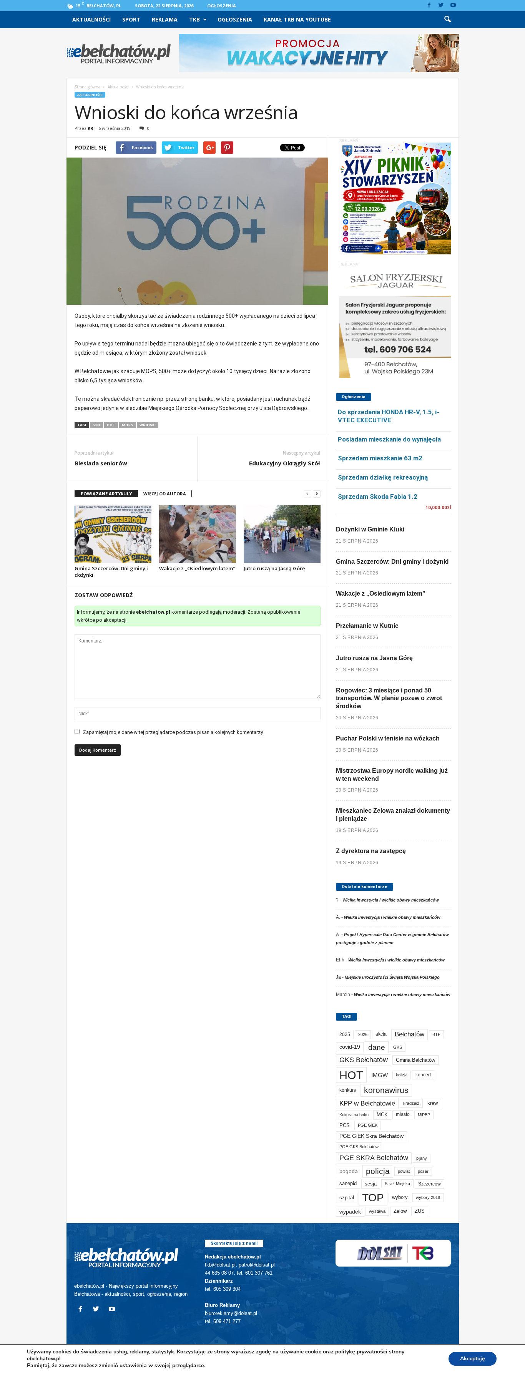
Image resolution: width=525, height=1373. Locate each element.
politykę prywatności (361, 1351)
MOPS (127, 424)
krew (432, 1103)
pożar (423, 1171)
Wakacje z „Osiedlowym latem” (197, 568)
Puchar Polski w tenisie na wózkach (388, 738)
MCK (382, 1114)
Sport (131, 19)
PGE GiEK (367, 1125)
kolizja (401, 1075)
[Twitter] (441, 5)
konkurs (347, 1090)
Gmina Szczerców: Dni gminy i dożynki (111, 571)
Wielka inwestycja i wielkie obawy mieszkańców (390, 900)
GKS (397, 1047)
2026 (362, 1034)
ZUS (420, 1211)
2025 (344, 1034)
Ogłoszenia (221, 5)
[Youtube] (453, 5)
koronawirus (386, 1090)
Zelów (400, 1211)
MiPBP (424, 1114)
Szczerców (429, 1184)
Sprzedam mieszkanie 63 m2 (380, 458)
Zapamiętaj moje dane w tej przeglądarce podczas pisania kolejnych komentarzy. (173, 732)
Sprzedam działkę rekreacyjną (383, 477)
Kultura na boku (354, 1114)
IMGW (379, 1075)
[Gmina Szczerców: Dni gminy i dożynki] (113, 534)
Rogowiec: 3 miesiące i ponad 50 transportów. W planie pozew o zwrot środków (389, 698)
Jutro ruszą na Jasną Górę (274, 568)
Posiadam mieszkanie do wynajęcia (389, 439)
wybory (400, 1197)
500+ (96, 424)
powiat (404, 1171)
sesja (371, 1184)
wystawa (377, 1211)
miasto (403, 1114)
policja (378, 1171)
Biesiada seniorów (101, 463)
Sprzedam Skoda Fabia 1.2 (377, 496)
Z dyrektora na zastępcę (371, 851)
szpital (346, 1197)
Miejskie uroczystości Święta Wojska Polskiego (392, 977)
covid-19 (349, 1047)
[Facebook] (429, 5)
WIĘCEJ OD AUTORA (164, 493)
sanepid (348, 1183)
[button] (447, 19)
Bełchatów (409, 1034)
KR (90, 128)
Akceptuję (472, 1358)
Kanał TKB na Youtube (297, 19)
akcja (381, 1034)
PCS (344, 1125)
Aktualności (91, 19)
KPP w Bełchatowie (367, 1103)
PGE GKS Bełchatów (359, 1146)
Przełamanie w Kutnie (367, 626)
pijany (421, 1158)
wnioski (148, 424)
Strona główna (87, 87)
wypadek (350, 1212)
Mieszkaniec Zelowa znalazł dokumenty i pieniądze (393, 814)
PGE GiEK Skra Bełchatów (371, 1136)
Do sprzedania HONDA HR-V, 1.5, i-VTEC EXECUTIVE (388, 416)
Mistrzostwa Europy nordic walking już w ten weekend (392, 774)
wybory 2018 (428, 1197)
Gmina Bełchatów (415, 1060)
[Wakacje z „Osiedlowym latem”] (197, 534)
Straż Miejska (397, 1183)
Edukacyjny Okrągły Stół (284, 463)
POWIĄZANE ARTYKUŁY (106, 493)
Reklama (165, 19)
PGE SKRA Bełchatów (373, 1158)
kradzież (411, 1103)
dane (376, 1047)
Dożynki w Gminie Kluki (370, 529)
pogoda (348, 1171)
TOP (373, 1197)
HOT (111, 424)
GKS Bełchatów (363, 1060)
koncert (423, 1074)
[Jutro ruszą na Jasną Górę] (282, 534)
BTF (436, 1034)
